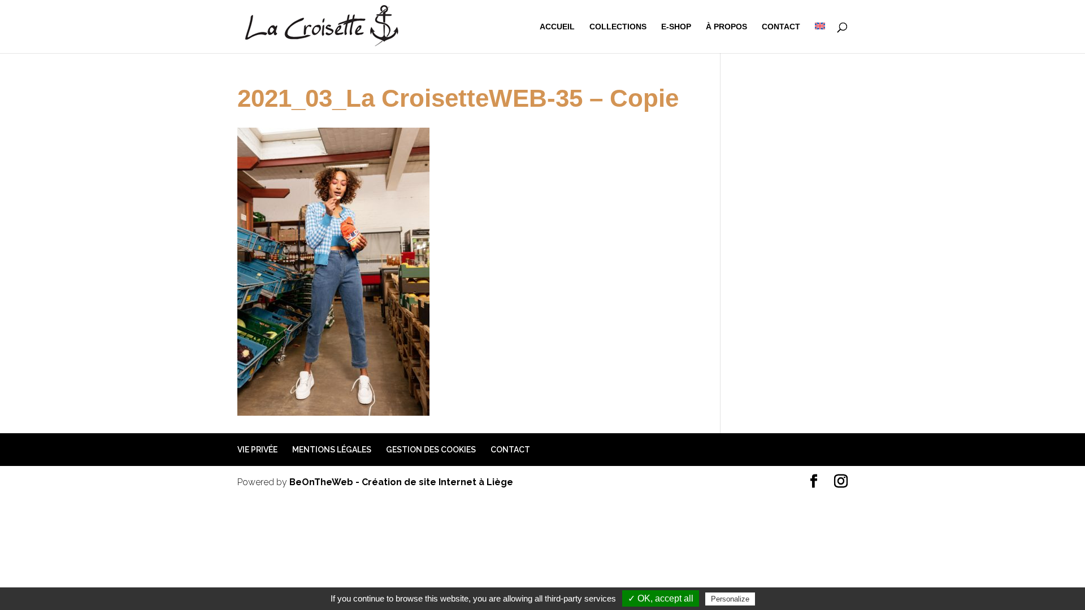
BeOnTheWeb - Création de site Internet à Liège (401, 482)
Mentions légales (331, 449)
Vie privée (257, 449)
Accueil (557, 27)
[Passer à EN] (820, 38)
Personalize (730, 599)
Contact (781, 27)
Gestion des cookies (431, 449)
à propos (726, 27)
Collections (617, 27)
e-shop (676, 27)
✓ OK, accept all (660, 598)
